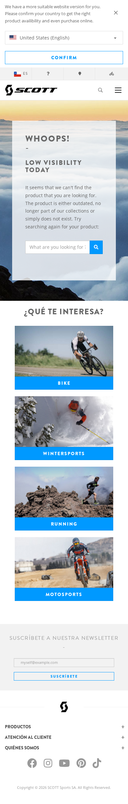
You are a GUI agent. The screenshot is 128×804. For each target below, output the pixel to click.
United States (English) (43, 38)
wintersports (64, 453)
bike (64, 383)
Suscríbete (64, 676)
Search (96, 247)
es (25, 73)
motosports (64, 594)
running (64, 524)
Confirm (64, 57)
